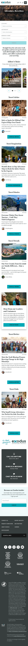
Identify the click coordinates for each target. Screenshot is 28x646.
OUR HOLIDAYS (5, 530)
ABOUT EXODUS (5, 527)
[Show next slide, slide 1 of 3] (19, 90)
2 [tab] (14, 90)
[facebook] (5, 547)
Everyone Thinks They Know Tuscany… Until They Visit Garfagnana (12, 217)
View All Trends (14, 286)
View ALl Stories (14, 234)
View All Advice (14, 136)
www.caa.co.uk (13, 607)
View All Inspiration (14, 185)
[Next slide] (26, 108)
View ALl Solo (14, 433)
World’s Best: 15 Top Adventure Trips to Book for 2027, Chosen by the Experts (13, 169)
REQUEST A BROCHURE (7, 523)
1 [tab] (12, 90)
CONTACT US (5, 520)
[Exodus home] (5, 2)
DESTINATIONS (18, 523)
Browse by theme (6, 35)
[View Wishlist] (20, 2)
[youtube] (22, 547)
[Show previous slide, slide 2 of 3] (8, 90)
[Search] (18, 2)
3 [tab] (15, 90)
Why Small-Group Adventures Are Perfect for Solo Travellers (13, 413)
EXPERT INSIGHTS (19, 520)
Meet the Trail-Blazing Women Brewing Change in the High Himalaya (13, 359)
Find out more (14, 325)
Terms (14, 513)
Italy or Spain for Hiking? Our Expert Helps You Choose (13, 121)
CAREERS (17, 527)
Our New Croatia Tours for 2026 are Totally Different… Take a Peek (14, 266)
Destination (5, 29)
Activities (4, 23)
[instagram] (14, 547)
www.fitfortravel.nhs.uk (20, 636)
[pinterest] (18, 547)
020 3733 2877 (22, 2)
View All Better (14, 382)
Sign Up (14, 505)
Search (14, 43)
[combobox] (14, 26)
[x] (9, 547)
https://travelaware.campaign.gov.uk (17, 631)
